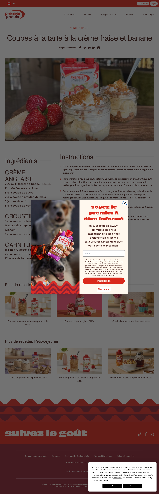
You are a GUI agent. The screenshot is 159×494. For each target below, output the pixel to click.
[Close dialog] (125, 203)
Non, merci (103, 289)
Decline (112, 486)
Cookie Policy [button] (117, 478)
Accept (132, 486)
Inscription (104, 280)
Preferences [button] (107, 480)
